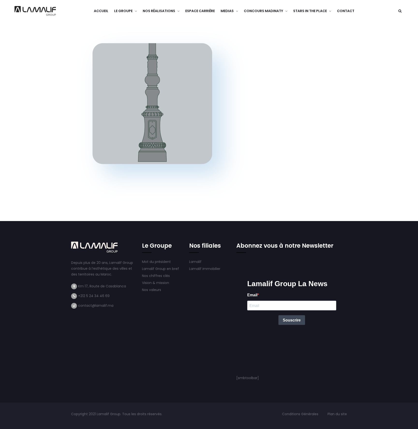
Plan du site (337, 414)
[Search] (399, 11)
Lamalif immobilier (204, 268)
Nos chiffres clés (156, 275)
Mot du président (156, 261)
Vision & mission (156, 282)
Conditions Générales (300, 414)
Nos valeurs (152, 289)
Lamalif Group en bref (160, 268)
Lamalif (195, 261)
